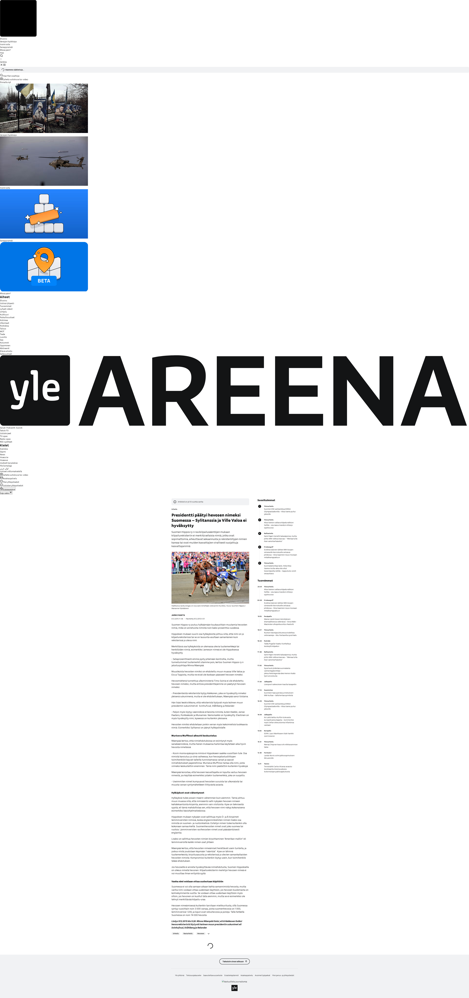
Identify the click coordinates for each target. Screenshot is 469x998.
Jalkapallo (268, 682)
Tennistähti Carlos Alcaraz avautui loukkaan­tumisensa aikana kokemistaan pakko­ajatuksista (278, 769)
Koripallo (267, 731)
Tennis (266, 764)
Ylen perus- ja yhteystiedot (283, 975)
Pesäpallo (268, 616)
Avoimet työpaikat (262, 975)
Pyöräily (267, 641)
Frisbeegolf (268, 547)
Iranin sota (5, 44)
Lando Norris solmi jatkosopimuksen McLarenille (279, 756)
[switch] (1, 59)
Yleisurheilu (268, 506)
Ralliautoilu (268, 533)
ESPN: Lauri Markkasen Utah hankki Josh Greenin (279, 734)
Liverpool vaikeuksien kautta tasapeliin (280, 684)
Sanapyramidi (6, 47)
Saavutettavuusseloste (212, 975)
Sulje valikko (4, 493)
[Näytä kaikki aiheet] (209, 934)
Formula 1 (267, 753)
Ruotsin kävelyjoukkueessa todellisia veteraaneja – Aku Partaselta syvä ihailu (280, 634)
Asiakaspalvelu (247, 975)
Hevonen (200, 933)
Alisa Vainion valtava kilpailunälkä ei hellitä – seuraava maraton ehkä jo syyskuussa (278, 525)
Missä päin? (5, 50)
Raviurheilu (188, 933)
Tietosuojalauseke (193, 975)
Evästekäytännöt (231, 975)
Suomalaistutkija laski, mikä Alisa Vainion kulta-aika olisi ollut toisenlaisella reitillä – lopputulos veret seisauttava (280, 570)
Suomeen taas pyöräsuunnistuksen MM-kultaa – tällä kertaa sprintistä (278, 694)
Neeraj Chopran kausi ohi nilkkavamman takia (281, 745)
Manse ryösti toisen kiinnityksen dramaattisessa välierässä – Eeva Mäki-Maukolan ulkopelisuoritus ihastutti (280, 621)
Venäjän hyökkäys (8, 41)
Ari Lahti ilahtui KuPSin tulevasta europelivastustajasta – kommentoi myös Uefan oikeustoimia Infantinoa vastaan (279, 721)
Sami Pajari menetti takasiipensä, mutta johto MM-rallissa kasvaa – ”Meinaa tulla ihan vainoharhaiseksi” (280, 538)
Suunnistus (268, 690)
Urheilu (174, 509)
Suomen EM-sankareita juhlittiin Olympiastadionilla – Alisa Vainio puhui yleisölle (280, 511)
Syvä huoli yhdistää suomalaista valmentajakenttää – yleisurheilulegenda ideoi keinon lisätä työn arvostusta (279, 672)
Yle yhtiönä (179, 975)
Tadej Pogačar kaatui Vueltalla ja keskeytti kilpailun (277, 645)
